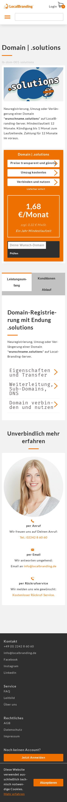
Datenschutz (13, 729)
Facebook (11, 659)
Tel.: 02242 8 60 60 (33, 537)
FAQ (7, 691)
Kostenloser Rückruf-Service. (33, 595)
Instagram (11, 666)
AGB (7, 723)
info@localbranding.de (40, 566)
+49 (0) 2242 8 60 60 (19, 646)
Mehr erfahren (14, 794)
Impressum (12, 736)
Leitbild (9, 697)
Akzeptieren (48, 782)
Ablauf (46, 289)
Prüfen (14, 253)
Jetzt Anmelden (33, 757)
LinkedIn (10, 672)
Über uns (10, 704)
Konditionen (46, 278)
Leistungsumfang (17, 282)
